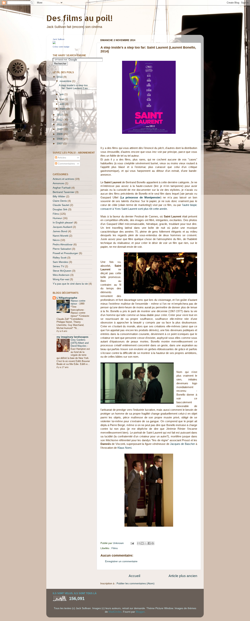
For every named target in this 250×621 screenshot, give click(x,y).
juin (62, 94)
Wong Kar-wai (61, 279)
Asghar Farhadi (62, 187)
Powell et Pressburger (65, 253)
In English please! (63, 222)
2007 (60, 143)
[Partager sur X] (146, 543)
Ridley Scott (59, 257)
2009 (60, 134)
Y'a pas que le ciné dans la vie (70, 283)
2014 (60, 77)
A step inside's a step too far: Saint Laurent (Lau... (74, 87)
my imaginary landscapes (72, 337)
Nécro (56, 240)
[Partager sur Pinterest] (152, 543)
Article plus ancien (183, 576)
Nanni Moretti (60, 235)
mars (63, 108)
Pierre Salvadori (62, 249)
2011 (60, 124)
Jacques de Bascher (182, 443)
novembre (66, 81)
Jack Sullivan (58, 39)
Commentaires (66, 163)
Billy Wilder (59, 196)
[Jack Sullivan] (54, 43)
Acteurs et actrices (63, 179)
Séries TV (58, 266)
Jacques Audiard (62, 227)
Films (114, 548)
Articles (61, 157)
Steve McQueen (62, 270)
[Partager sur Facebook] (149, 543)
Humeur (57, 218)
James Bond (60, 231)
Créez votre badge (61, 47)
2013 (60, 114)
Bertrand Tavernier (63, 192)
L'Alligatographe (67, 297)
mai (62, 99)
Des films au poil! (79, 18)
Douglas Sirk (60, 209)
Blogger (140, 611)
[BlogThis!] (142, 543)
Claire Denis (60, 201)
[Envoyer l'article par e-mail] (132, 543)
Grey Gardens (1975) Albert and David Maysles (80, 342)
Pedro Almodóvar (63, 244)
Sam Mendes (60, 262)
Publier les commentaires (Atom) (135, 583)
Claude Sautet (61, 205)
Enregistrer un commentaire (121, 561)
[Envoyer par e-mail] (139, 543)
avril (62, 104)
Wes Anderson (61, 275)
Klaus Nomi (124, 447)
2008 (60, 138)
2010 (60, 129)
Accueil (134, 576)
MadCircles (115, 611)
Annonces (58, 183)
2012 (60, 119)
